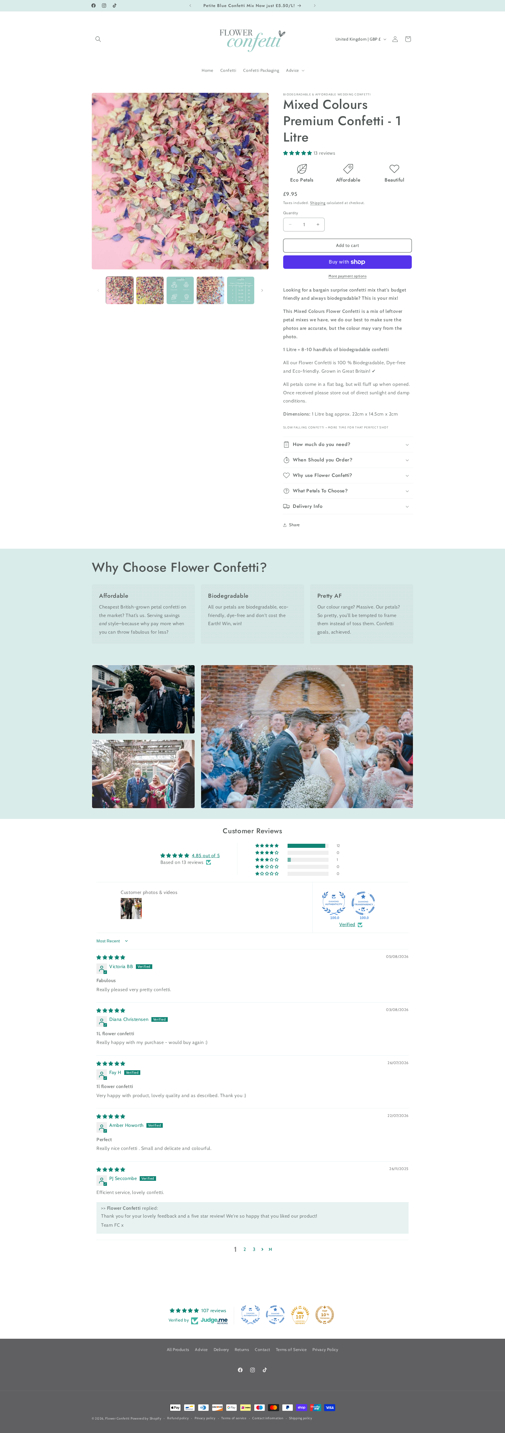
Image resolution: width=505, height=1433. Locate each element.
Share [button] (294, 524)
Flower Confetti (117, 1418)
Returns (242, 1349)
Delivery (221, 1349)
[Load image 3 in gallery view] (180, 290)
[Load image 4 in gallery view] (210, 290)
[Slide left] (98, 290)
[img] (110, 957)
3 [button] (254, 1249)
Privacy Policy (325, 1349)
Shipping (318, 203)
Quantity (290, 212)
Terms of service (233, 1418)
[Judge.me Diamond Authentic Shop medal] (333, 903)
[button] (98, 39)
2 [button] (244, 1249)
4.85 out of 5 (206, 855)
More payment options (347, 276)
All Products (178, 1349)
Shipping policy (300, 1418)
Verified (347, 924)
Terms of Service (291, 1349)
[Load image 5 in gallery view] (240, 290)
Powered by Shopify (146, 1418)
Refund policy (178, 1418)
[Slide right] (262, 290)
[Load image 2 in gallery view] (149, 290)
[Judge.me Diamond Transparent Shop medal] (363, 903)
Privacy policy (205, 1418)
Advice (201, 1349)
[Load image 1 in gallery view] (119, 290)
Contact (262, 1349)
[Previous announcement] (190, 5)
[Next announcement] (314, 5)
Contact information (267, 1418)
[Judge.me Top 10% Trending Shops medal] (324, 1314)
